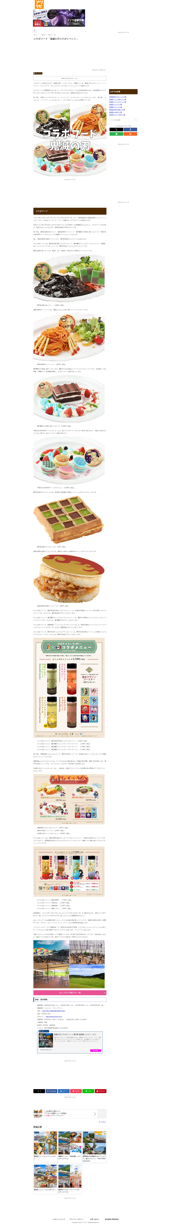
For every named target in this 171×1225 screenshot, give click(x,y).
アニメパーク (38, 73)
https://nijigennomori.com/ (54, 1016)
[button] (135, 120)
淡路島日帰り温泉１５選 (117, 109)
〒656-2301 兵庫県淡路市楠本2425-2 (53, 1011)
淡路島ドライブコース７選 (117, 102)
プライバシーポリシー (76, 1219)
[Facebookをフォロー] (130, 129)
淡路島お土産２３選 (115, 112)
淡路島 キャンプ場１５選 (117, 115)
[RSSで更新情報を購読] (130, 134)
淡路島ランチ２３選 (115, 104)
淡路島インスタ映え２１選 (117, 99)
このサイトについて (58, 1219)
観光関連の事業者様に (112, 1219)
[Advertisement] (69, 55)
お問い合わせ (94, 1219)
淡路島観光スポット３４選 (117, 97)
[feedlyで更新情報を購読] (116, 134)
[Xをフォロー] (116, 129)
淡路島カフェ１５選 (115, 107)
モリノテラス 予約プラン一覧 (70, 993)
